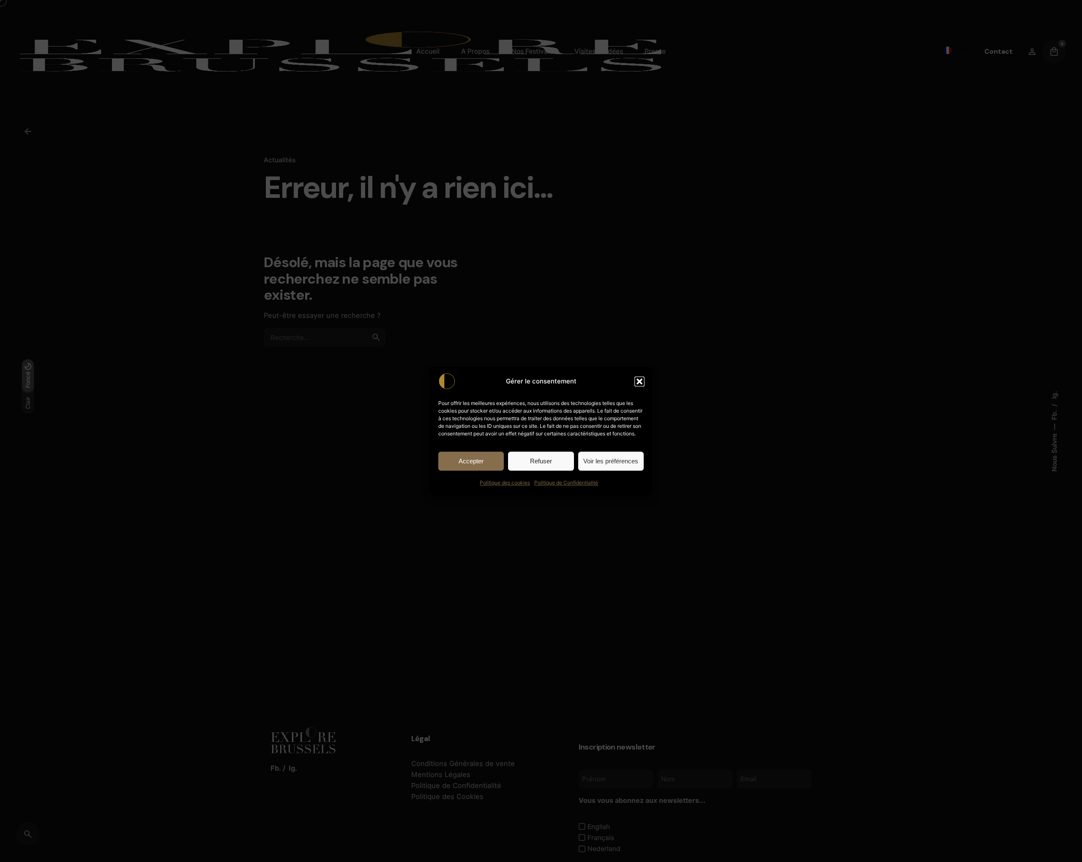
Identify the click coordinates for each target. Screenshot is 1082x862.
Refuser (541, 460)
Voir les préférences (610, 460)
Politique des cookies (505, 482)
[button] (639, 381)
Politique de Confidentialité (566, 482)
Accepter (471, 460)
